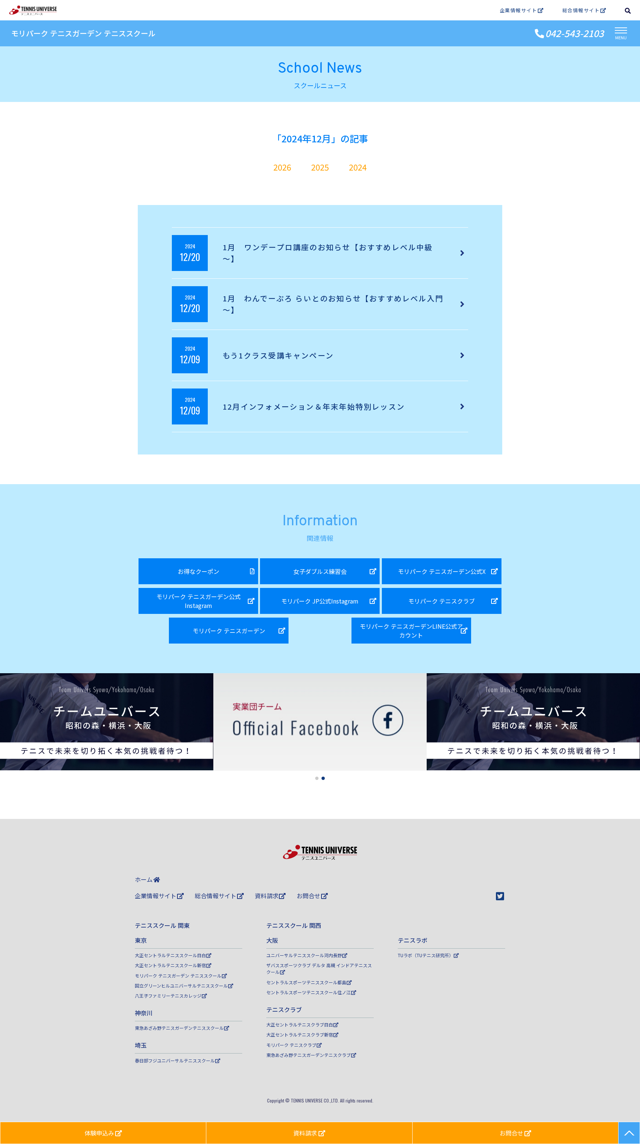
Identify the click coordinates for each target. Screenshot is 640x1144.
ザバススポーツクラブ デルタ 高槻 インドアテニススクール (319, 968)
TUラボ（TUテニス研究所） (425, 955)
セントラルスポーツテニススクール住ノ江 (308, 992)
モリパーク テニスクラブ (291, 1045)
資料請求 (267, 895)
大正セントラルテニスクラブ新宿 (299, 1034)
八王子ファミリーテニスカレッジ (168, 995)
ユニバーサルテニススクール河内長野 (304, 955)
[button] (317, 778)
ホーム (144, 879)
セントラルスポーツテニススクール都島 (306, 982)
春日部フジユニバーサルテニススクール (175, 1060)
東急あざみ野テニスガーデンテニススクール (179, 1028)
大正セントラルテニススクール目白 (170, 955)
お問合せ (308, 895)
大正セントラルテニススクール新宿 (170, 965)
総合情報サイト (581, 10)
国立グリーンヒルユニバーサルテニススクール (181, 985)
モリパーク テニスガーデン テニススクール (83, 33)
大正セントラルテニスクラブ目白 (299, 1024)
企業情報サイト (518, 10)
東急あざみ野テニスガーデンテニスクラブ (308, 1055)
